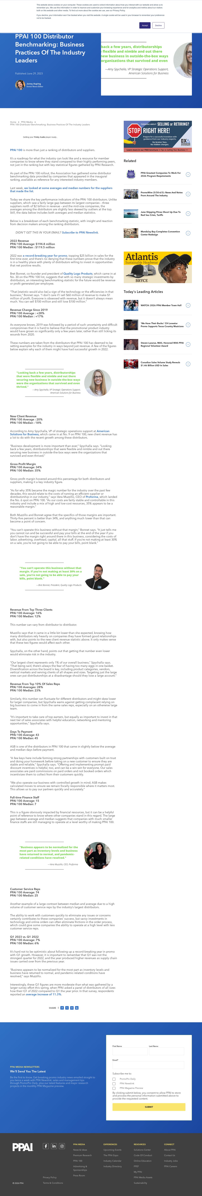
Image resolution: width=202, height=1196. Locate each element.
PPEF (136, 1166)
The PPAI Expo (111, 1155)
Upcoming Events (112, 1149)
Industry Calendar (112, 1160)
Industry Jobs (171, 1160)
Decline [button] (158, 25)
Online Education (143, 1160)
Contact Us (169, 1155)
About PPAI (170, 1149)
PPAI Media (27, 122)
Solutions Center (142, 1149)
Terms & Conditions (53, 1182)
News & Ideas (80, 1149)
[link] (131, 174)
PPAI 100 (77, 1160)
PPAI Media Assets (143, 1177)
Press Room (79, 1175)
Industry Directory (113, 1166)
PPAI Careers (170, 1166)
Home (13, 122)
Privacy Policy (49, 1177)
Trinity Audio (39, 137)
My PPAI (138, 1171)
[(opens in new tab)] (158, 151)
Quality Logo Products (77, 273)
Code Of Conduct (143, 1155)
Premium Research (82, 1155)
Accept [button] (145, 25)
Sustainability (140, 1182)
